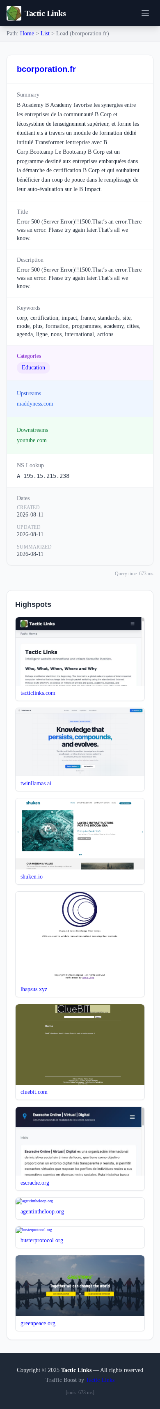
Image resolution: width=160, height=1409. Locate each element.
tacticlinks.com (38, 693)
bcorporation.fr (46, 69)
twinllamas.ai (36, 783)
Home (27, 33)
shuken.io (32, 877)
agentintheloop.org (42, 1211)
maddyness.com (35, 404)
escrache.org (35, 1183)
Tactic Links (100, 1380)
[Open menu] (145, 13)
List (45, 33)
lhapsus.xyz (34, 989)
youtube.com (32, 440)
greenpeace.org (38, 1323)
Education (33, 367)
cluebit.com (34, 1092)
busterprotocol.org (42, 1240)
